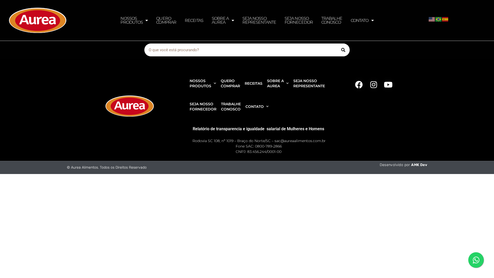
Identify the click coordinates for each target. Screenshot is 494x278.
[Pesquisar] (343, 50)
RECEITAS (194, 20)
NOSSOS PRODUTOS (131, 20)
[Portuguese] (438, 19)
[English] (432, 19)
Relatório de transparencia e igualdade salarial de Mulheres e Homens (258, 128)
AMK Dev (419, 165)
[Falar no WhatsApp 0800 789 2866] (476, 260)
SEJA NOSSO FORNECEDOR (299, 20)
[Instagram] (373, 84)
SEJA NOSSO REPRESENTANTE (259, 20)
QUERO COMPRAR (166, 20)
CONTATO (360, 20)
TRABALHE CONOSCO (331, 20)
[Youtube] (388, 84)
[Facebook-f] (359, 84)
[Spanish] (445, 19)
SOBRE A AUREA (220, 20)
